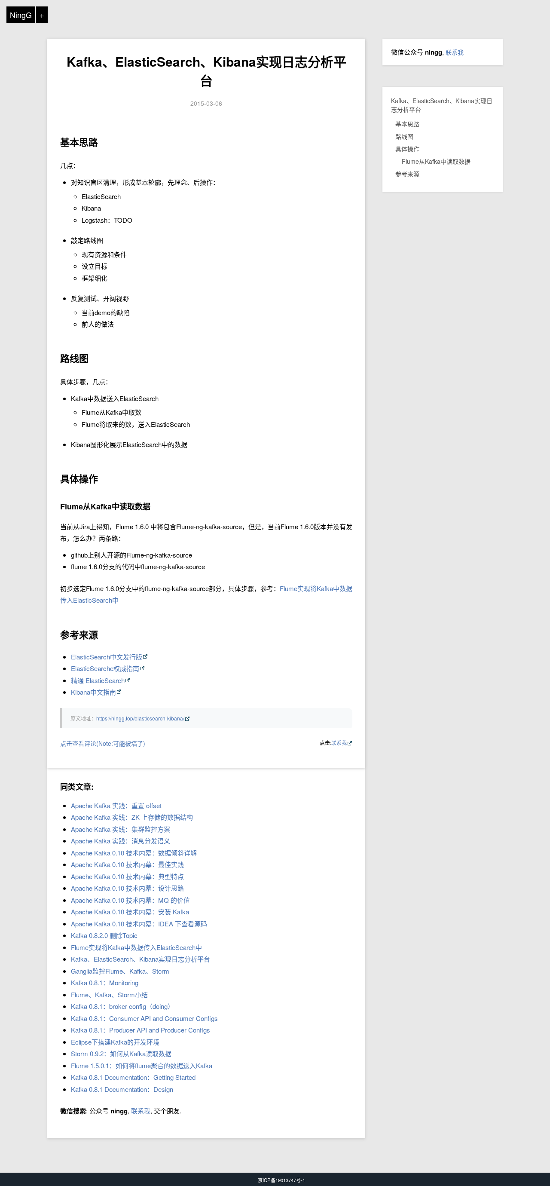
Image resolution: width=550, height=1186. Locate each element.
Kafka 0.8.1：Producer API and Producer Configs (140, 1029)
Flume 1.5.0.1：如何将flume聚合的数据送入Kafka (141, 1065)
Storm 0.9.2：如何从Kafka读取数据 (121, 1053)
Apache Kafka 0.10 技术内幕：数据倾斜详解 (134, 852)
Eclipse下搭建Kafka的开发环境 (115, 1041)
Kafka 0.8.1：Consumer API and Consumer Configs (144, 1018)
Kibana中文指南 (93, 691)
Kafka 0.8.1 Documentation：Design (122, 1089)
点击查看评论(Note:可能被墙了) (102, 743)
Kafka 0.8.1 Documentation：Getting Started (133, 1077)
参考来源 (407, 173)
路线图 (404, 136)
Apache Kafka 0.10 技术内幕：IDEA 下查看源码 (139, 923)
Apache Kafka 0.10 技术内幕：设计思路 (127, 887)
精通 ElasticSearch (98, 680)
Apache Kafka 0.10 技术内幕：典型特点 (127, 876)
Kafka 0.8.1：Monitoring (104, 982)
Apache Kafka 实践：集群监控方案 (120, 829)
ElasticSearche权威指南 (105, 668)
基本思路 (407, 124)
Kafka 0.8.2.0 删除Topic (104, 935)
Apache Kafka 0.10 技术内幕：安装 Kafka (130, 911)
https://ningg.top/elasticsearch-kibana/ (140, 718)
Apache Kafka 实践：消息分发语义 (120, 840)
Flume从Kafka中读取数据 (436, 161)
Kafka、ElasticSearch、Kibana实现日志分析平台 (206, 70)
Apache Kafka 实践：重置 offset (116, 805)
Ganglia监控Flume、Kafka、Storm (120, 970)
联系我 (339, 742)
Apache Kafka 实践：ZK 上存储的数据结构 (132, 816)
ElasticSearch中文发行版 (106, 656)
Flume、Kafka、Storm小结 (109, 994)
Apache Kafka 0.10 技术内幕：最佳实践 (127, 864)
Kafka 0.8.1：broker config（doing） (122, 1006)
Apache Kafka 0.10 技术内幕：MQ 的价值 (130, 899)
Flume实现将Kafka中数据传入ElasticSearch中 (136, 947)
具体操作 (407, 148)
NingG (21, 14)
